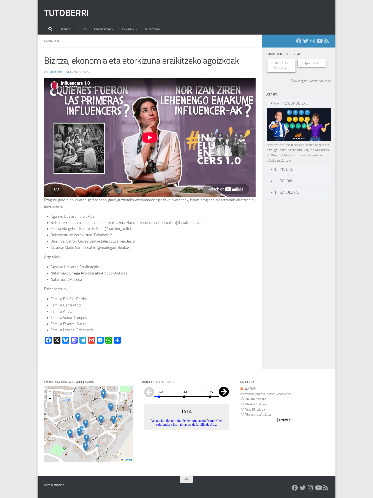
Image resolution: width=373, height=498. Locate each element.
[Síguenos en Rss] (326, 40)
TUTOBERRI (66, 13)
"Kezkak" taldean (256, 404)
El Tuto (81, 29)
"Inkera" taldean (255, 399)
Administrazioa (54, 485)
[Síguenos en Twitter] (305, 40)
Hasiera (65, 29)
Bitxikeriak (126, 29)
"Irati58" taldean (256, 409)
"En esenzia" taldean (258, 415)
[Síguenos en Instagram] (312, 40)
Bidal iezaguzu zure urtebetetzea (311, 81)
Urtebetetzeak (103, 29)
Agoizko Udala (60, 72)
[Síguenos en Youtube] (319, 40)
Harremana (152, 29)
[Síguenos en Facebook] (298, 40)
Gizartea (51, 41)
